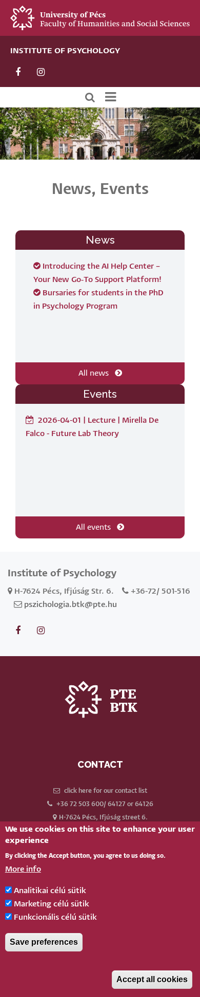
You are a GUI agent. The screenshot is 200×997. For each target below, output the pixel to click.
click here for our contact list (105, 791)
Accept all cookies (152, 979)
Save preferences (44, 942)
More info (23, 869)
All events (96, 527)
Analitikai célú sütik (50, 891)
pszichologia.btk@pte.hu (70, 605)
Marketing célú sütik (51, 904)
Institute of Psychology (65, 51)
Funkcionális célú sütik (55, 917)
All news (96, 373)
